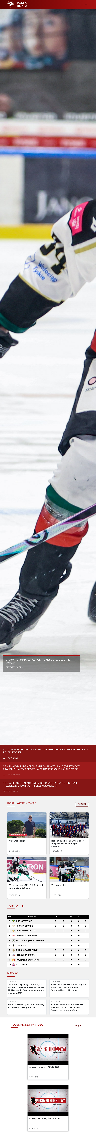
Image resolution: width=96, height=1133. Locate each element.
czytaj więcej (13, 667)
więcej (82, 804)
